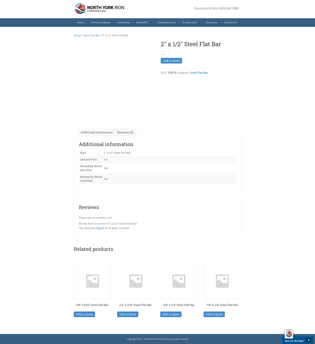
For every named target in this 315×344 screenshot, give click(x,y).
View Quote (123, 22)
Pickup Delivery (166, 22)
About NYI (142, 22)
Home (80, 22)
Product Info (189, 22)
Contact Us (230, 22)
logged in (101, 228)
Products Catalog (100, 22)
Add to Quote (171, 60)
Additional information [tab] (97, 132)
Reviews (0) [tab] (125, 132)
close (308, 340)
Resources (212, 22)
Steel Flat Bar (91, 35)
